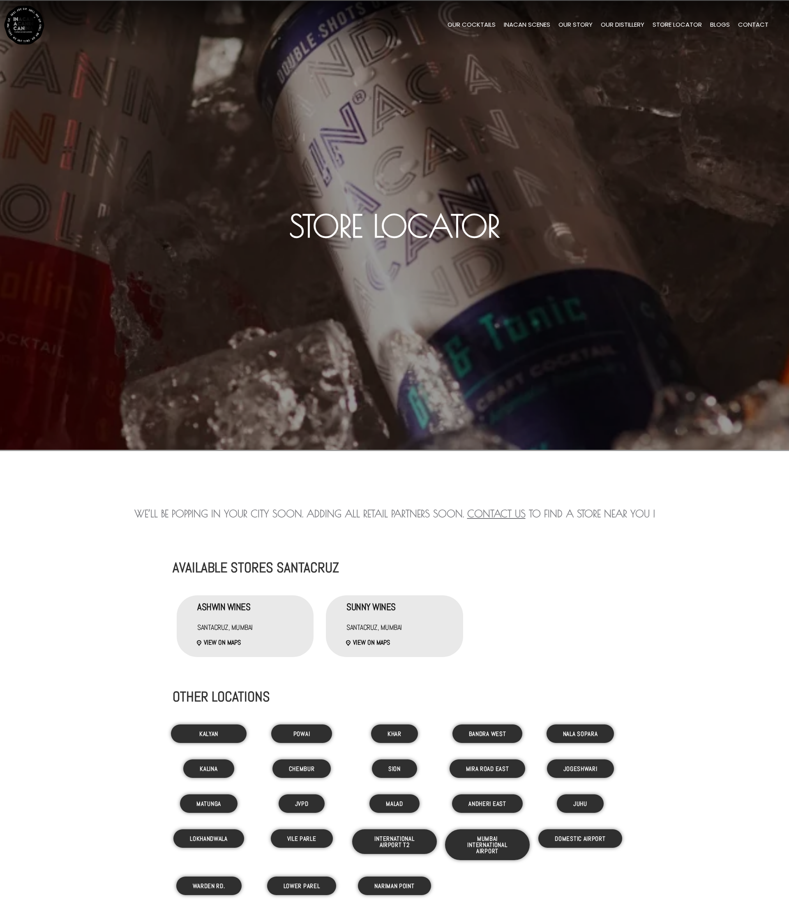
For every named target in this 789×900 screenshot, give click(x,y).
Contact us (496, 513)
